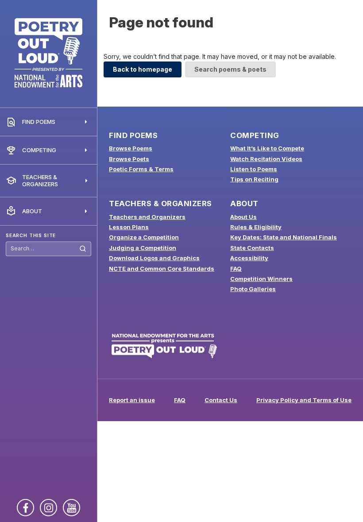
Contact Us (221, 399)
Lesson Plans (129, 226)
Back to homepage (142, 69)
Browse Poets (129, 158)
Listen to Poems (253, 169)
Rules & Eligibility (256, 226)
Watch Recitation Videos (266, 158)
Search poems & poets (230, 69)
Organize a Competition (144, 237)
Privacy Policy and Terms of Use (303, 399)
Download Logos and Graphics (154, 257)
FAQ (236, 268)
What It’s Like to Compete (267, 148)
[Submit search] (82, 249)
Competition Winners (261, 278)
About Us (243, 216)
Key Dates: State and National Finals (283, 237)
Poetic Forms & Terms (141, 169)
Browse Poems (130, 148)
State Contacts (252, 247)
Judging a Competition (142, 247)
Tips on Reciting (254, 179)
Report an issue (132, 399)
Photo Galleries (253, 288)
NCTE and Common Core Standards (161, 268)
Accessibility (249, 257)
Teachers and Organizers (147, 216)
